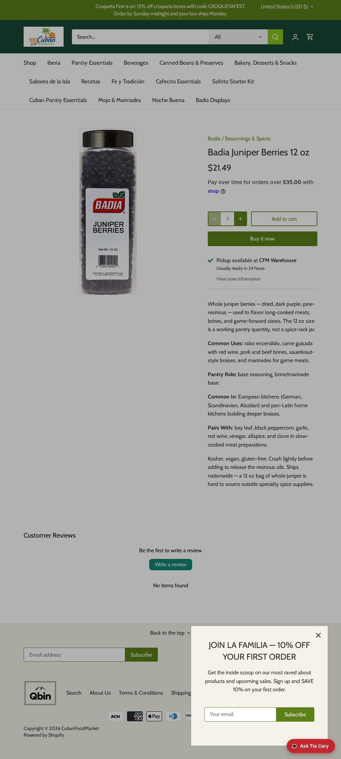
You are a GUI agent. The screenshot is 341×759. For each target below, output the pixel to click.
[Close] (318, 635)
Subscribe (295, 714)
